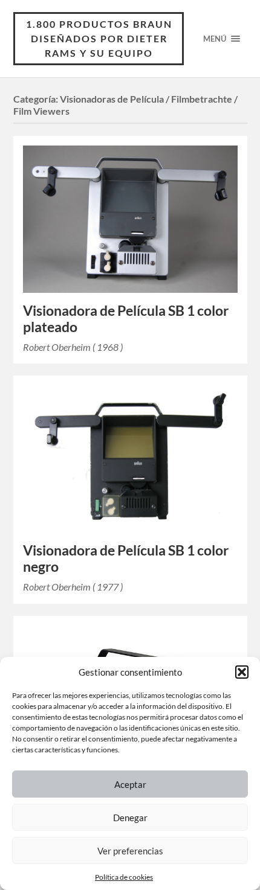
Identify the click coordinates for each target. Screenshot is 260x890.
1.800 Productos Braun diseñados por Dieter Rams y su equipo (99, 38)
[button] (242, 672)
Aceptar (130, 784)
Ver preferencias (130, 850)
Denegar (130, 817)
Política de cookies (124, 877)
